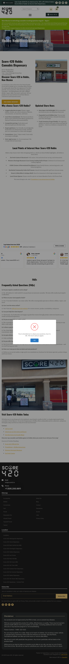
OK (34, 340)
